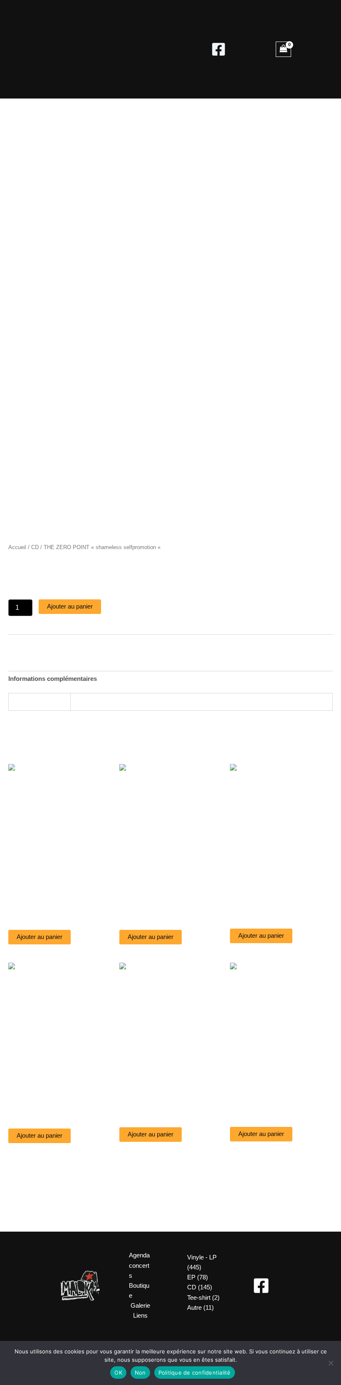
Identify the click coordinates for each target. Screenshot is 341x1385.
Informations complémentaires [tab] (52, 678)
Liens (140, 1315)
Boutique (139, 1290)
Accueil (17, 547)
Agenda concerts (139, 1265)
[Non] (330, 1363)
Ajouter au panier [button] (39, 937)
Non (140, 1372)
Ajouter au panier (70, 606)
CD (35, 547)
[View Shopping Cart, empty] (283, 49)
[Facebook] (218, 49)
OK (118, 1372)
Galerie (140, 1305)
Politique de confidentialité (194, 1372)
